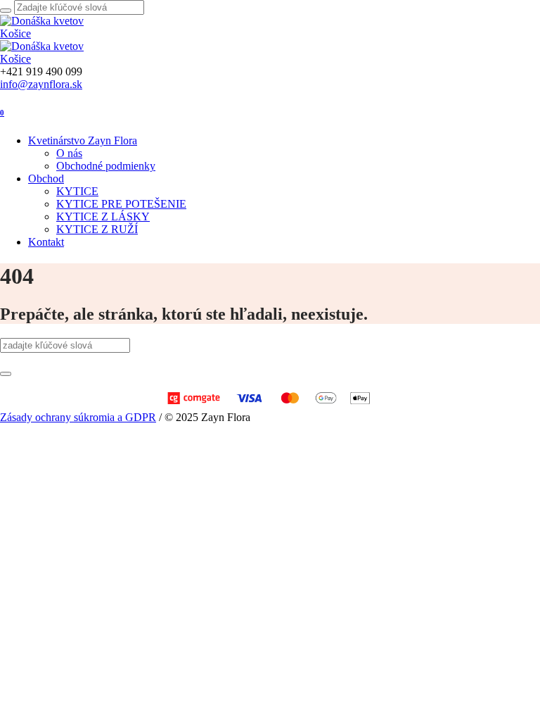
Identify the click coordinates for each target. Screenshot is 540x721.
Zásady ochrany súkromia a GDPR (78, 417)
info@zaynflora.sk (41, 84)
